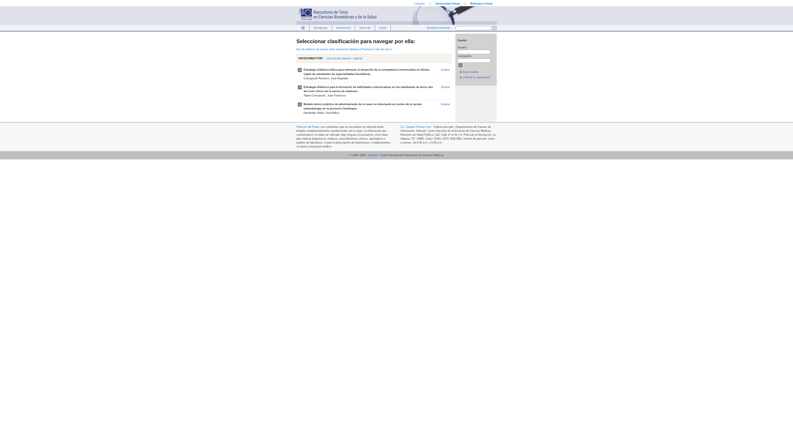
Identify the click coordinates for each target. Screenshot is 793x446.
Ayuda (382, 27)
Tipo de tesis (383, 49)
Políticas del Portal (307, 126)
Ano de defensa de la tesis (312, 49)
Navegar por (321, 27)
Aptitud (358, 58)
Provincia (367, 49)
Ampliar (445, 69)
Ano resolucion (339, 49)
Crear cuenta (470, 72)
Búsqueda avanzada (438, 27)
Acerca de (365, 27)
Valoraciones (343, 27)
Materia (354, 49)
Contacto (419, 3)
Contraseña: (464, 56)
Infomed (373, 155)
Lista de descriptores (338, 58)
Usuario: (462, 47)
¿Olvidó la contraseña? (476, 77)
